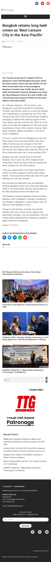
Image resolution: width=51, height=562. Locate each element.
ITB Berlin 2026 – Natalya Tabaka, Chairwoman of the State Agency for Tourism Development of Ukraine (25, 338)
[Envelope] (48, 3)
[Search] (46, 380)
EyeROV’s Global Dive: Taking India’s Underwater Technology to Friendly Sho (23, 371)
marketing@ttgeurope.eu (15, 506)
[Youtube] (42, 3)
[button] (26, 16)
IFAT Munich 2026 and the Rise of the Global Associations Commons (21, 273)
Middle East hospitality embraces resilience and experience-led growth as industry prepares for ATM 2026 (24, 442)
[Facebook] (36, 3)
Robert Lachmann (32, 557)
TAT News (14, 225)
